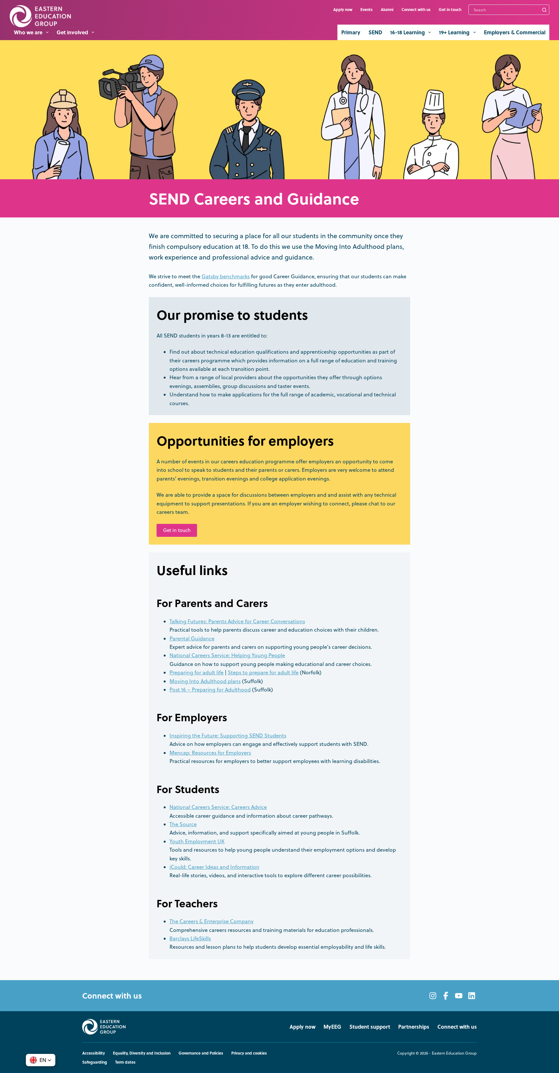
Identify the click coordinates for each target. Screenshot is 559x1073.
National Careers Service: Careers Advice (218, 807)
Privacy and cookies (249, 1053)
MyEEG (332, 1026)
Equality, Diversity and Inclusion (141, 1053)
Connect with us (416, 9)
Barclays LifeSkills (190, 938)
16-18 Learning (407, 32)
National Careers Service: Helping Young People (227, 655)
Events (366, 9)
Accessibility (93, 1053)
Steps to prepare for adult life (263, 672)
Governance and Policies (201, 1053)
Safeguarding (94, 1062)
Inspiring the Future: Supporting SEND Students (228, 735)
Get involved (72, 32)
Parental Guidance (192, 638)
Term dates (125, 1062)
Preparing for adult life (197, 672)
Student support (369, 1026)
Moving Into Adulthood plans (205, 681)
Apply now (342, 9)
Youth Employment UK (197, 841)
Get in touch (450, 9)
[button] (40, 1060)
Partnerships (413, 1026)
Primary (350, 32)
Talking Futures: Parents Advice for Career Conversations (237, 621)
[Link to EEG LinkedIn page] (472, 995)
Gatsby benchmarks (226, 276)
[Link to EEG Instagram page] (433, 995)
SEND (375, 32)
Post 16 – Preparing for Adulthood (210, 689)
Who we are (28, 32)
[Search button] (544, 10)
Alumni (387, 9)
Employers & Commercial (514, 32)
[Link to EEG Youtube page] (459, 995)
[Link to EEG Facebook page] (446, 995)
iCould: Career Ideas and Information (214, 866)
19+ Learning (454, 32)
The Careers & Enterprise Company (212, 921)
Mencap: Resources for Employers (210, 752)
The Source (183, 824)
